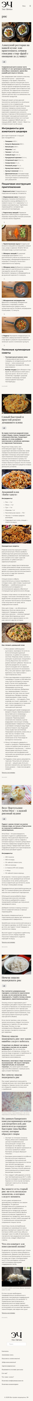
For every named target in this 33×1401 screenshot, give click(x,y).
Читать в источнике (8, 772)
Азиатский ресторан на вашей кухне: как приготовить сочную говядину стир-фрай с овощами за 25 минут (15, 51)
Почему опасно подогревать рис (11, 979)
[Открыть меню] (30, 6)
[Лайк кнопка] (4, 61)
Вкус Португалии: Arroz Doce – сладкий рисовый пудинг (14, 810)
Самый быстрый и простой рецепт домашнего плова (13, 419)
